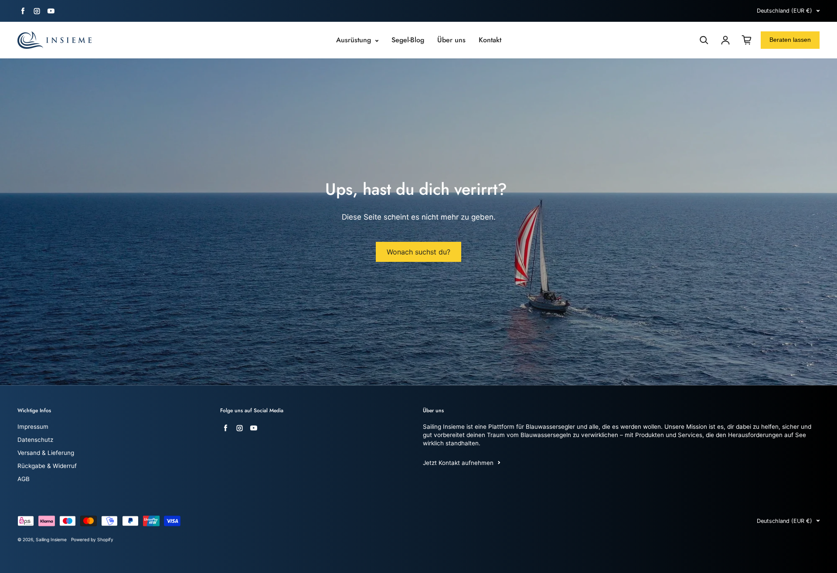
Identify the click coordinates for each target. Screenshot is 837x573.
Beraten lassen (790, 39)
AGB (23, 478)
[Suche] (704, 40)
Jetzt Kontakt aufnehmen (458, 462)
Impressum (32, 426)
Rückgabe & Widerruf (47, 465)
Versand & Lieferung (45, 452)
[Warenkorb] (747, 40)
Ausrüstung (354, 40)
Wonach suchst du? (418, 252)
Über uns (451, 40)
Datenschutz (35, 439)
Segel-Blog (407, 40)
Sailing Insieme (51, 539)
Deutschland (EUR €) (784, 10)
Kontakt (490, 40)
